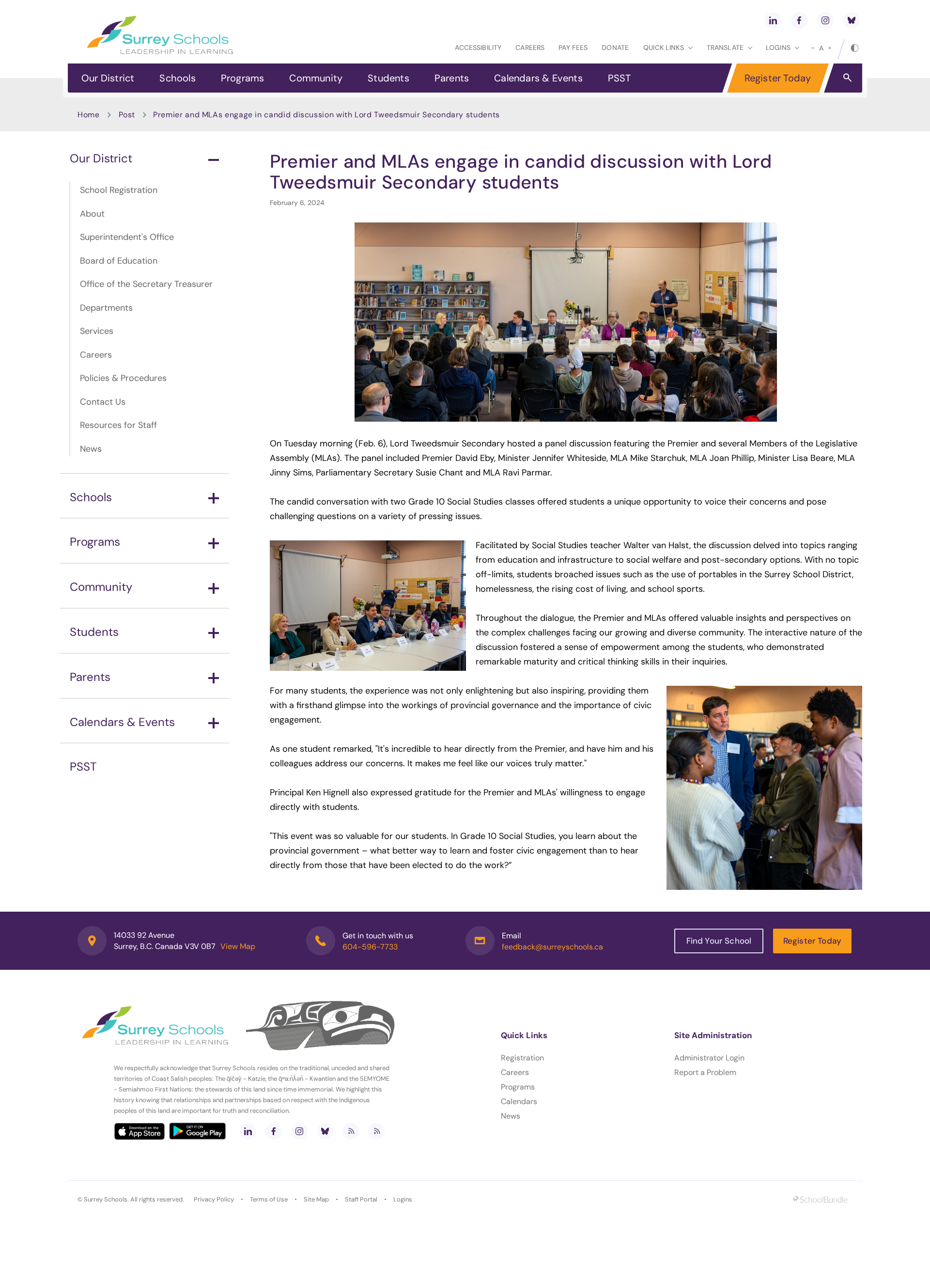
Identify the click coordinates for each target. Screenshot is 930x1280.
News (91, 449)
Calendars (519, 1101)
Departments (106, 308)
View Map (237, 946)
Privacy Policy (214, 1199)
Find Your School (719, 940)
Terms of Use (269, 1199)
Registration (522, 1058)
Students (388, 78)
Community (315, 78)
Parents (451, 78)
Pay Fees (573, 47)
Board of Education (118, 261)
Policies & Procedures (123, 378)
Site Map (316, 1199)
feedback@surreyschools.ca (552, 947)
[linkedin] (773, 20)
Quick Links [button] (663, 47)
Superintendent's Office (127, 237)
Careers (529, 47)
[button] (847, 77)
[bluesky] (851, 20)
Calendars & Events (538, 78)
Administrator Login (709, 1058)
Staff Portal (361, 1199)
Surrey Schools (105, 1199)
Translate (725, 47)
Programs (242, 78)
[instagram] (825, 20)
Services (96, 331)
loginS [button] (778, 47)
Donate (615, 47)
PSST (619, 78)
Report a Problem (705, 1072)
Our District (107, 78)
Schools (177, 78)
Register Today (777, 78)
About (92, 214)
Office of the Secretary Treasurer (146, 284)
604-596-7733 (370, 947)
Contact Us (102, 402)
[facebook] (799, 20)
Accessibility (478, 47)
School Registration (118, 190)
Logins (402, 1199)
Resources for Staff (118, 425)
